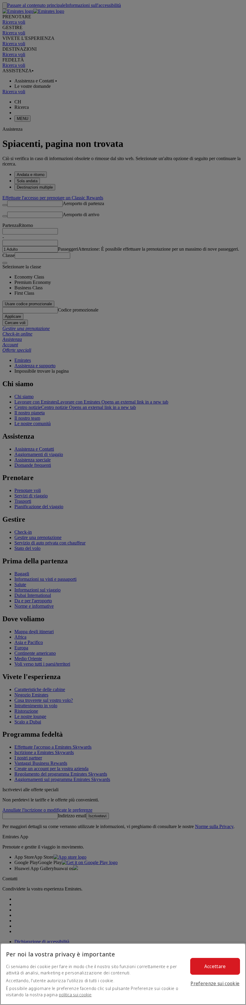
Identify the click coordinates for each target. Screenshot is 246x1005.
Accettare (215, 966)
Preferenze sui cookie (214, 983)
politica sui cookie (75, 995)
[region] (123, 974)
